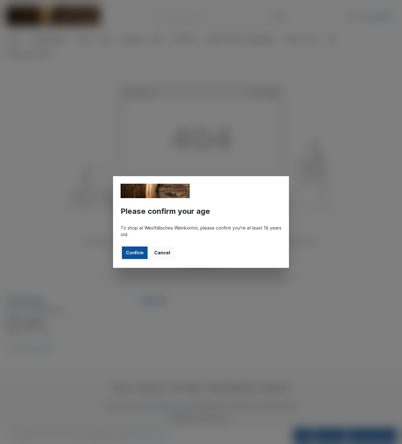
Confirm (135, 252)
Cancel (162, 252)
